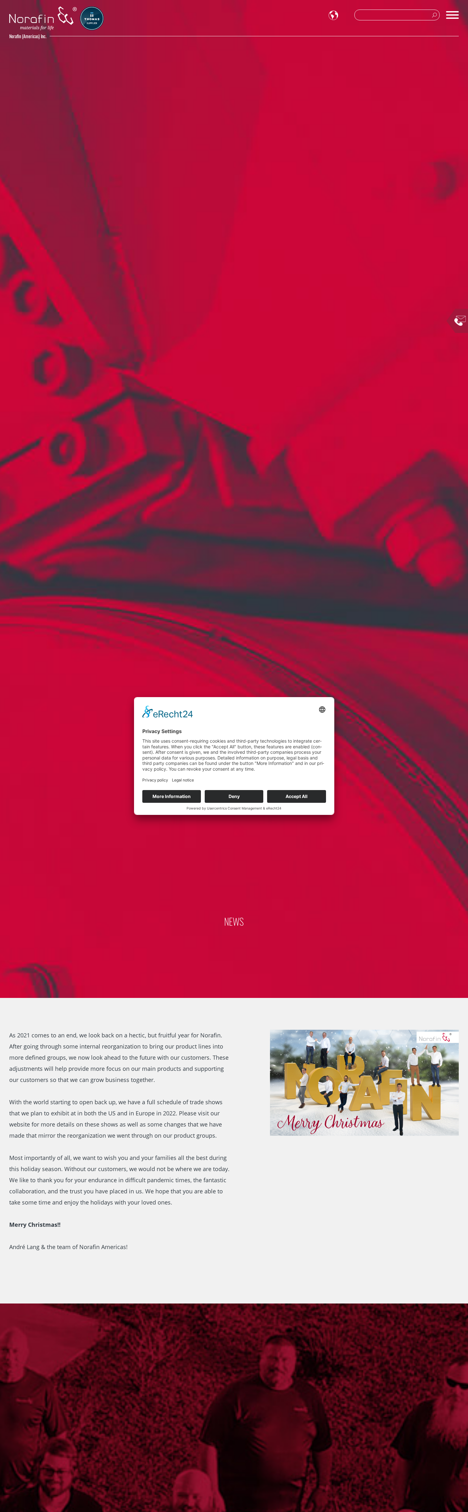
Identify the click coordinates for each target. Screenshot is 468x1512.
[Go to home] (43, 18)
